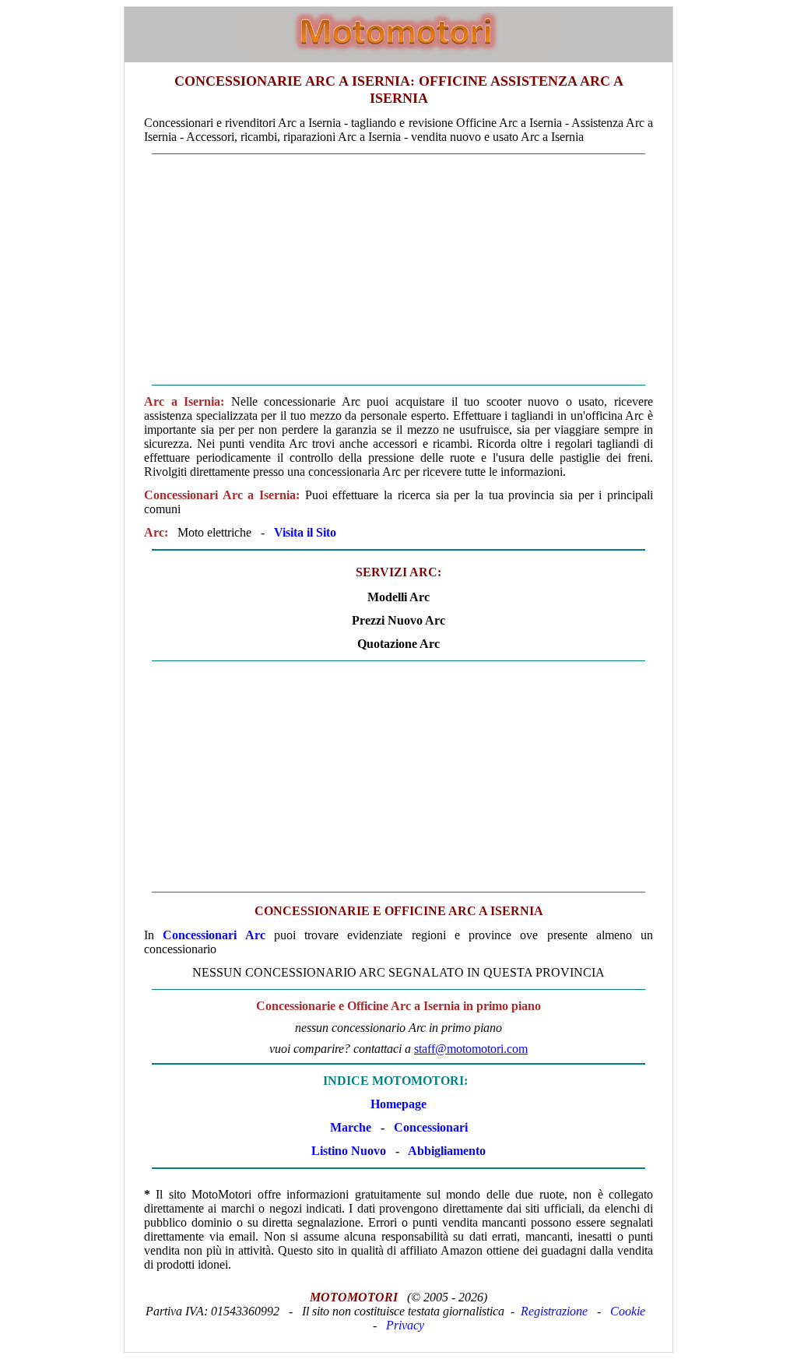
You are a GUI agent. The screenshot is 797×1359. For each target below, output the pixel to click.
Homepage (398, 1104)
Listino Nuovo (348, 1150)
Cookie (627, 1311)
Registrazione (554, 1311)
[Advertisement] (398, 269)
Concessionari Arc (214, 935)
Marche (350, 1127)
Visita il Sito (305, 532)
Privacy (405, 1325)
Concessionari (431, 1127)
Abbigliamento (447, 1150)
